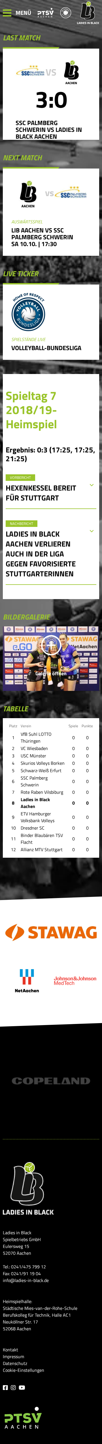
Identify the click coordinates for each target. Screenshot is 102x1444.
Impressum (13, 1356)
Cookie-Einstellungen (23, 1370)
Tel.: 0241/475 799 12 (24, 1266)
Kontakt (10, 1349)
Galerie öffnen (51, 673)
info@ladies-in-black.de (26, 1280)
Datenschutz (15, 1363)
